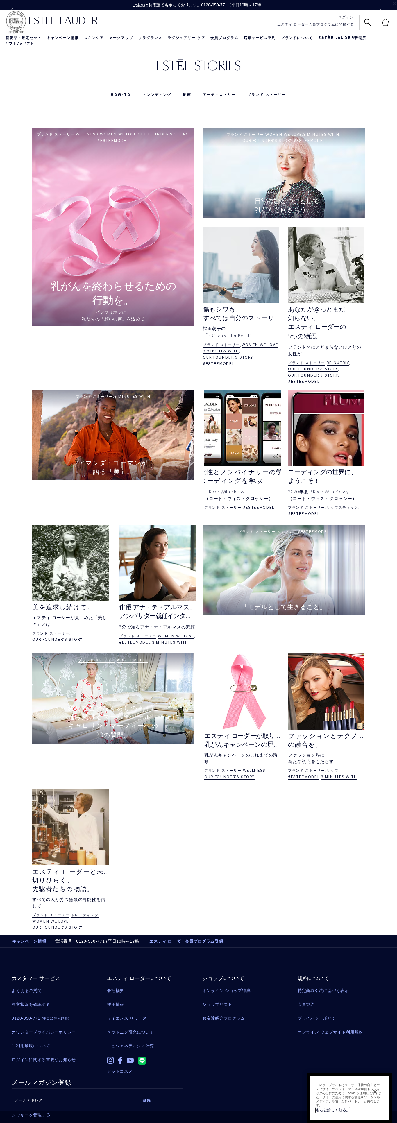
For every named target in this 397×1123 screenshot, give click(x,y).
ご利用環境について (31, 1045)
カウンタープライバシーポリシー (44, 1032)
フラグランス (150, 37)
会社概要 (115, 990)
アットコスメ (120, 1071)
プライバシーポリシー (319, 1018)
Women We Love (118, 134)
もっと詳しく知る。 (333, 1110)
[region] (349, 1098)
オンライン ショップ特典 (226, 990)
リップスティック (342, 507)
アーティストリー (219, 94)
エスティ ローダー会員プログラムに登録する (315, 24)
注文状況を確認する (31, 1004)
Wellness (87, 134)
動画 (187, 94)
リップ (333, 770)
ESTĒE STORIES (198, 65)
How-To (121, 94)
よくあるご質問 (27, 990)
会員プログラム (224, 37)
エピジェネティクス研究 (130, 1045)
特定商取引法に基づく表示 (323, 990)
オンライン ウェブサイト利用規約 (330, 1032)
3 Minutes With (321, 134)
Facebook (120, 1060)
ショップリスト (217, 1004)
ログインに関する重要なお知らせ (44, 1059)
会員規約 (306, 1004)
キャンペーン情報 (63, 37)
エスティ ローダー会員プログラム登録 (186, 941)
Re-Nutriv (338, 363)
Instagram (110, 1060)
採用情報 (115, 1004)
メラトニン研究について (130, 1032)
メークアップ (121, 37)
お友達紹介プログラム (223, 1018)
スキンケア (94, 37)
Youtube (130, 1060)
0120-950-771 (214, 5)
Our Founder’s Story (163, 134)
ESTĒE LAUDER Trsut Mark (16, 22)
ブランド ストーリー (266, 94)
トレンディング (156, 94)
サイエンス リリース (127, 1018)
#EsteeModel (113, 140)
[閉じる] (375, 1092)
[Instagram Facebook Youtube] (147, 1059)
